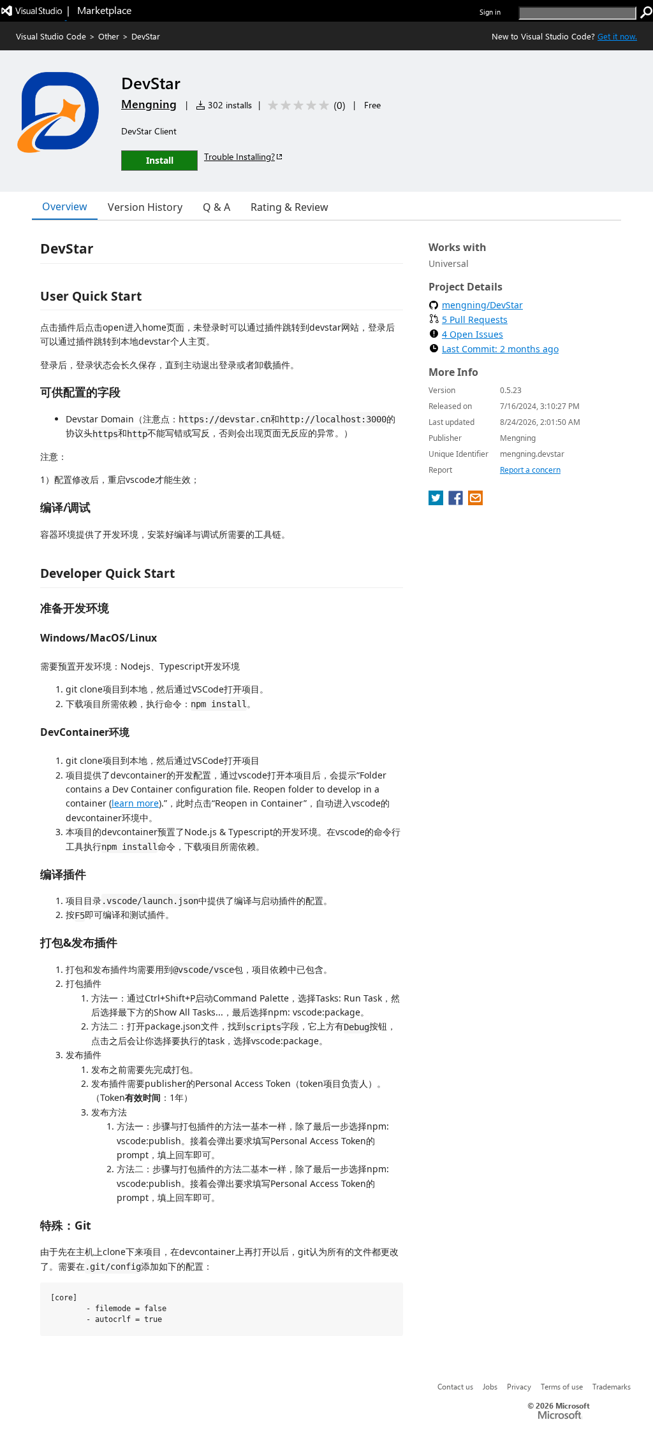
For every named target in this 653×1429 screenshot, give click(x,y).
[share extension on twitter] (437, 501)
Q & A (216, 207)
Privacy (519, 1386)
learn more (135, 803)
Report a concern (530, 469)
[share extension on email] (475, 501)
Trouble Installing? (239, 156)
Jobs (490, 1386)
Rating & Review (289, 207)
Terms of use (562, 1386)
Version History (145, 207)
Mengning (149, 103)
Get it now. (617, 36)
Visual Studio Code (51, 36)
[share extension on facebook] (457, 501)
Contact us (455, 1386)
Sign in (490, 12)
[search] (646, 12)
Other (108, 36)
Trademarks (611, 1386)
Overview (64, 206)
